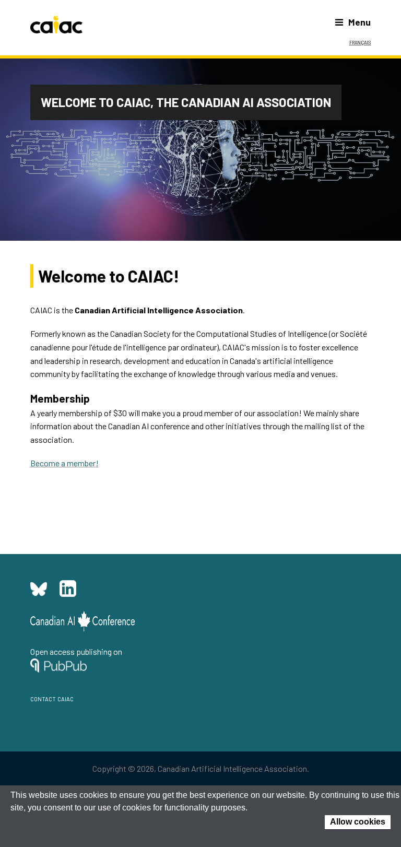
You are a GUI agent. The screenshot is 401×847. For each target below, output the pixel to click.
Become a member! (64, 463)
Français (360, 42)
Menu (359, 22)
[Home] (56, 24)
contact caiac (52, 698)
